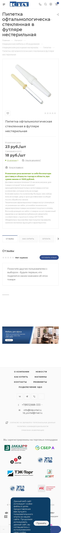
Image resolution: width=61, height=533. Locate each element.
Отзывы (10, 239)
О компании (21, 372)
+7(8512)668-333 (31, 405)
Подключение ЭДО (30, 387)
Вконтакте (20, 396)
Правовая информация (32, 430)
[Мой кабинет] (51, 4)
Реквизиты (40, 382)
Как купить (28, 239)
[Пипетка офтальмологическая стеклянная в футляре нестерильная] (30, 84)
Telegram (27, 396)
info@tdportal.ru (32, 410)
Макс (41, 396)
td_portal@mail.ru (32, 413)
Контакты (20, 382)
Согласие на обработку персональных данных (32, 422)
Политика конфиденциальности (33, 426)
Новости (41, 372)
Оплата (46, 239)
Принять (41, 523)
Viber (34, 396)
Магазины (41, 377)
